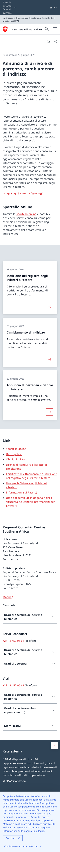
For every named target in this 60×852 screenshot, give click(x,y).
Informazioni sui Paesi (20, 492)
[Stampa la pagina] (48, 41)
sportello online (26, 214)
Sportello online (16, 449)
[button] (54, 745)
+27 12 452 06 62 (13, 685)
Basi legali (38, 830)
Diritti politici (14, 454)
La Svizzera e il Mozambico (26, 29)
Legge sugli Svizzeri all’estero (21, 193)
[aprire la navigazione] (55, 29)
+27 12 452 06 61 (13, 641)
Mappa (7, 597)
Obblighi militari (16, 459)
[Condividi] (55, 41)
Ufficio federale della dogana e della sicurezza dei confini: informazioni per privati (30, 502)
